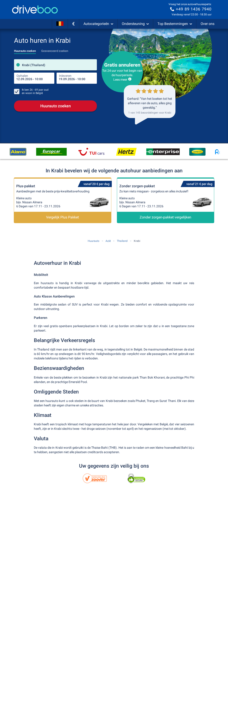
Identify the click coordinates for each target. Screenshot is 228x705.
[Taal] (60, 24)
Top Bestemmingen (172, 24)
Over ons (207, 24)
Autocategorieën (96, 24)
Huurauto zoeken (55, 106)
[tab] (25, 49)
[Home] (35, 9)
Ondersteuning (133, 24)
